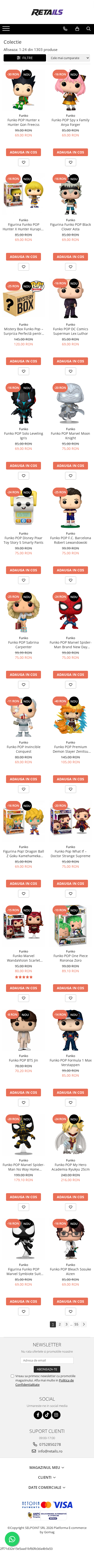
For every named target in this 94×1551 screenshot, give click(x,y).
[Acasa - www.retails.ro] (47, 12)
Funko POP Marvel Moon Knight (70, 435)
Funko (23, 115)
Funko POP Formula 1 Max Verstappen (71, 1062)
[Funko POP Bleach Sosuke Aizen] (70, 1239)
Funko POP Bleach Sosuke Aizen (70, 1271)
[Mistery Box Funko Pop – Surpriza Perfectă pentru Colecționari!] (23, 299)
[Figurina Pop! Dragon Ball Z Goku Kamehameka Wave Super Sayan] (23, 821)
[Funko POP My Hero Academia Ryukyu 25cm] (70, 1135)
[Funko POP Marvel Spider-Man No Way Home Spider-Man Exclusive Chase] (23, 1135)
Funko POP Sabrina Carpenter (23, 644)
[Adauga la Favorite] (23, 162)
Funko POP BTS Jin (23, 1060)
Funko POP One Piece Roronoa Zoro (71, 958)
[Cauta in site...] (88, 29)
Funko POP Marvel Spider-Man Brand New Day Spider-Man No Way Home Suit (71, 644)
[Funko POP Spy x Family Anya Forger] (70, 90)
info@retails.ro (49, 1451)
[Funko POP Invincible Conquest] (23, 717)
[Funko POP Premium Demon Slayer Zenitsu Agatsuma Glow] (70, 717)
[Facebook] (38, 1415)
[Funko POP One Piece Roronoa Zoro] (70, 926)
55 (76, 1324)
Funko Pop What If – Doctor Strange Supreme (70, 853)
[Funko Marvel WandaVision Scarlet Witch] (23, 926)
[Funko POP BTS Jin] (23, 1030)
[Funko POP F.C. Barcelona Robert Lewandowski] (70, 508)
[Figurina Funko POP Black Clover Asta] (70, 194)
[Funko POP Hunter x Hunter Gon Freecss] (23, 90)
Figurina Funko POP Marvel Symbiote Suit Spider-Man (24, 1271)
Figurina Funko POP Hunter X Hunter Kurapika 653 (24, 226)
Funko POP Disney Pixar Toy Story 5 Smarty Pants (23, 540)
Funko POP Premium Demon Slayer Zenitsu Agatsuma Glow (70, 749)
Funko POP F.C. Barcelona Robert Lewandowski (70, 540)
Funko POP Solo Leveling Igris (23, 435)
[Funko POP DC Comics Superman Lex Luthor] (70, 299)
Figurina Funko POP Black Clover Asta (70, 226)
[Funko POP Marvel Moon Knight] (70, 403)
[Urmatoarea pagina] (84, 1324)
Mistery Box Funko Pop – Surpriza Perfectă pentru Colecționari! (24, 331)
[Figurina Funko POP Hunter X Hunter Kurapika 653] (23, 194)
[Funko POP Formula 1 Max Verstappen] (70, 1030)
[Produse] (6, 30)
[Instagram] (56, 1415)
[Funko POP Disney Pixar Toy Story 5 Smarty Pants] (23, 508)
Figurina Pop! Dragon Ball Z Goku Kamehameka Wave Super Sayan (23, 853)
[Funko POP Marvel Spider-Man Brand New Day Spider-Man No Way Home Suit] (70, 612)
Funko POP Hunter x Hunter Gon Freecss (23, 122)
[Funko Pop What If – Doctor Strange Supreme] (70, 821)
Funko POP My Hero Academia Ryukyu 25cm (71, 1167)
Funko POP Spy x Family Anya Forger (70, 122)
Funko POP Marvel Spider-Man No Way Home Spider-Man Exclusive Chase (24, 1167)
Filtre (26, 57)
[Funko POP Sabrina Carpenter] (23, 612)
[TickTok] (47, 1415)
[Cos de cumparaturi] (77, 29)
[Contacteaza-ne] (65, 29)
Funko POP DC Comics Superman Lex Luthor (70, 331)
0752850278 (49, 1444)
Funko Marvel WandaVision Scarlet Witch (23, 958)
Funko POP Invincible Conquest (23, 749)
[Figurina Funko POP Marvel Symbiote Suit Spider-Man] (23, 1239)
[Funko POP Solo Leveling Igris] (23, 403)
